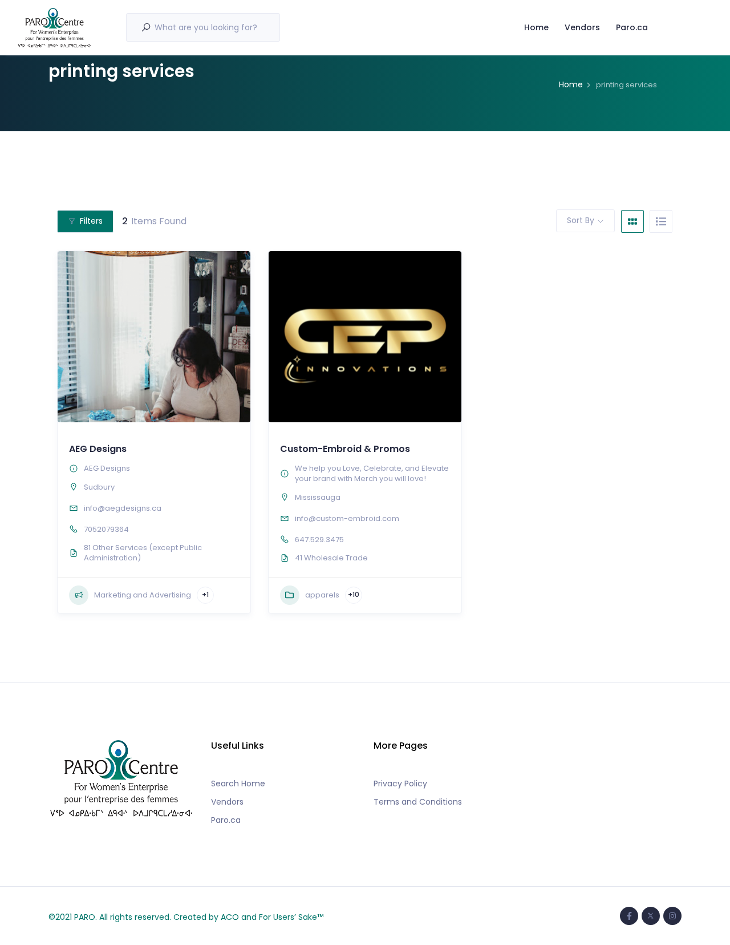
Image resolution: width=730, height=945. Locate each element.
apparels (322, 594)
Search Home (238, 783)
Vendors (582, 27)
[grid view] (632, 221)
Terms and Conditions (418, 801)
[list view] (661, 221)
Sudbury (99, 487)
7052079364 (106, 529)
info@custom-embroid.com (347, 518)
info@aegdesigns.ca (122, 508)
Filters (91, 221)
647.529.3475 (319, 539)
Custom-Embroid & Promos (345, 448)
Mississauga (317, 497)
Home (536, 27)
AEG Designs (98, 448)
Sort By (580, 220)
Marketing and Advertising (142, 594)
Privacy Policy (400, 783)
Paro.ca (632, 27)
